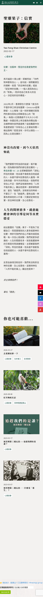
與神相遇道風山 (20, 403)
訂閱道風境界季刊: (7, 587)
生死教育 (27, 359)
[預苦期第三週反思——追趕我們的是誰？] (21, 425)
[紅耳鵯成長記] (21, 381)
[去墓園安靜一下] (21, 337)
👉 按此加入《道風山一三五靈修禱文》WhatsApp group (21, 583)
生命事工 (17, 359)
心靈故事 (8, 56)
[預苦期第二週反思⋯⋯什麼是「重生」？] (21, 472)
